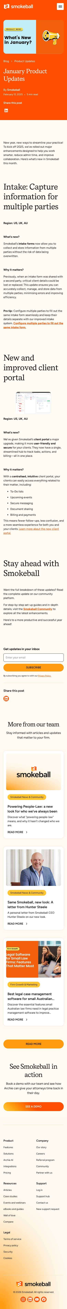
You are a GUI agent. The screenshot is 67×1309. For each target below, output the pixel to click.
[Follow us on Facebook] (44, 1299)
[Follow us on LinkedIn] (30, 1299)
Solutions (8, 1153)
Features (8, 1147)
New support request (47, 1209)
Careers (40, 1153)
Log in (39, 1190)
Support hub (43, 1196)
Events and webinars (14, 1202)
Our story (41, 1147)
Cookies (7, 1258)
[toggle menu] (60, 6)
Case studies (10, 1196)
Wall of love (9, 1215)
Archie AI (8, 1160)
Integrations (9, 1166)
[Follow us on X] (23, 1299)
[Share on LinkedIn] (6, 110)
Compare (8, 1221)
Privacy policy (10, 1245)
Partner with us (44, 1172)
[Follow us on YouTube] (37, 1299)
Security (8, 1251)
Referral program (45, 1160)
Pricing (7, 1172)
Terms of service (12, 1239)
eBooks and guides (13, 1209)
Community (42, 1166)
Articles (7, 1190)
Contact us (42, 1202)
